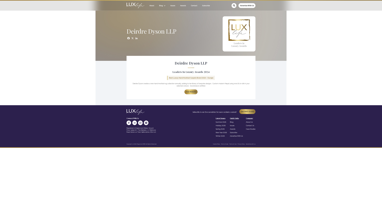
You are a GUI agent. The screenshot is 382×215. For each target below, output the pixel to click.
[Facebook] (129, 123)
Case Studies (250, 129)
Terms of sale (224, 144)
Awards (183, 6)
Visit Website (191, 92)
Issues (172, 6)
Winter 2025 (220, 136)
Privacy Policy (241, 144)
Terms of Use (233, 144)
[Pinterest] (146, 123)
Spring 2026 (220, 129)
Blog (161, 6)
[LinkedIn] (134, 123)
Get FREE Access (247, 111)
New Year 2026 (221, 132)
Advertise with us (250, 144)
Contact (194, 6)
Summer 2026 (221, 122)
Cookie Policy (216, 144)
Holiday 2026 (221, 126)
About (151, 6)
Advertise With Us (247, 6)
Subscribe (206, 6)
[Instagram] (140, 123)
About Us (249, 122)
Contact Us (250, 126)
